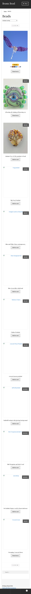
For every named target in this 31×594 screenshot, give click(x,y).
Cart (24, 590)
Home (5, 11)
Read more (15, 71)
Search (15, 591)
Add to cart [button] (15, 159)
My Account (5, 591)
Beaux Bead (8, 3)
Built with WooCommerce (9, 588)
